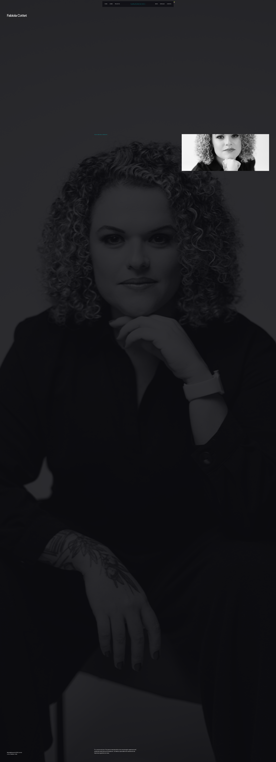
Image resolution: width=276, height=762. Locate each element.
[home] (138, 4)
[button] (111, 4)
